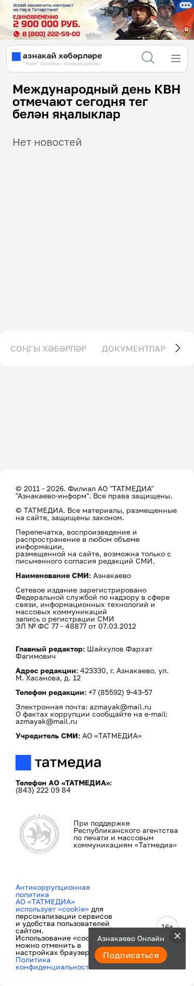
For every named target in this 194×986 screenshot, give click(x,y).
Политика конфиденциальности (55, 963)
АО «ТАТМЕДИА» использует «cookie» (52, 905)
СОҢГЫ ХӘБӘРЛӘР (48, 348)
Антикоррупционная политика (53, 891)
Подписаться (131, 955)
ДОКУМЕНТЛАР (134, 348)
